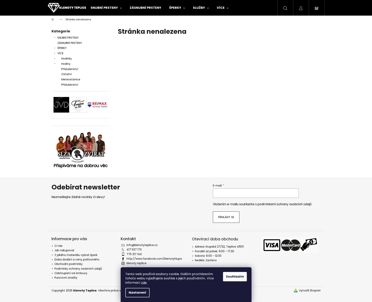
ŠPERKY (62, 48)
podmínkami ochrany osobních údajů (284, 204)
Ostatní (66, 74)
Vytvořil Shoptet (310, 290)
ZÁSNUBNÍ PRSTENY (69, 43)
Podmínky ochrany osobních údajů (78, 269)
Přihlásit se (226, 217)
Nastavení (137, 292)
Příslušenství (69, 69)
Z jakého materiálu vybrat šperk (75, 255)
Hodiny (65, 64)
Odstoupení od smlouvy (70, 273)
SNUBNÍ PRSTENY (68, 38)
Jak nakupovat (64, 250)
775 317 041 (134, 254)
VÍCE (60, 53)
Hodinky (66, 58)
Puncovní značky (65, 278)
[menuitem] (106, 8)
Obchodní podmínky (68, 264)
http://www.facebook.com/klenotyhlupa (154, 259)
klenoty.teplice (136, 263)
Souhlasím (235, 276)
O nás (58, 246)
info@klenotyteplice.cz (142, 245)
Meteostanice (70, 79)
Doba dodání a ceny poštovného (76, 259)
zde (144, 282)
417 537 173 (134, 249)
